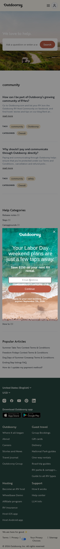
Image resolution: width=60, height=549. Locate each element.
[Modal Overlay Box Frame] (30, 274)
